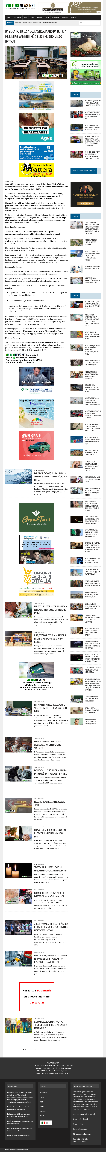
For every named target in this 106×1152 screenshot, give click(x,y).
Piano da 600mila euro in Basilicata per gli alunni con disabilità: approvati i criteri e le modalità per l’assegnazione (92, 141)
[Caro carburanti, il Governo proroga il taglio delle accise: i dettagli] (76, 672)
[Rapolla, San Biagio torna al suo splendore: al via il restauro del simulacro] (18, 751)
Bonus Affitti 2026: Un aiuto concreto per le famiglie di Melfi (91, 452)
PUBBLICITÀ (74, 17)
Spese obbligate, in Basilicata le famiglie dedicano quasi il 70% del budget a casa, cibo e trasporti (92, 466)
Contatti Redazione (80, 1129)
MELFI (25, 17)
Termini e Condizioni (80, 1119)
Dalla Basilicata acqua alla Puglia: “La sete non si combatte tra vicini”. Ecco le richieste (50, 476)
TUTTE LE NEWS (17, 17)
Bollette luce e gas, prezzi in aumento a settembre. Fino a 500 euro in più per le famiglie (50, 609)
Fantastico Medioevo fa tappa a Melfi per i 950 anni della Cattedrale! (92, 572)
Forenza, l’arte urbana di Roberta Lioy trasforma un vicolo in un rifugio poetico (92, 583)
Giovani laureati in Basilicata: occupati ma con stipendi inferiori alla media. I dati (50, 833)
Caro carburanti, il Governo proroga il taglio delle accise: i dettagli (93, 670)
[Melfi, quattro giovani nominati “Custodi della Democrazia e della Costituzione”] (76, 376)
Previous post (30, 1050)
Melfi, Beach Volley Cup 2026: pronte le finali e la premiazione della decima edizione (50, 638)
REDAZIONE (65, 17)
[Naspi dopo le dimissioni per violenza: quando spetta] (76, 271)
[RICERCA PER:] (89, 23)
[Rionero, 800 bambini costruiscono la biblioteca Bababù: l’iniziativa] (76, 608)
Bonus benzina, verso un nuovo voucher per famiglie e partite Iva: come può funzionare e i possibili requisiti (50, 958)
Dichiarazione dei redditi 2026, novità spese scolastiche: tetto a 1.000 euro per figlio (51, 708)
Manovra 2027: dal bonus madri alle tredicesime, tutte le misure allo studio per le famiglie (50, 1025)
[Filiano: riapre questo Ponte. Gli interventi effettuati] (76, 244)
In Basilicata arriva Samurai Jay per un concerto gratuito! (90, 721)
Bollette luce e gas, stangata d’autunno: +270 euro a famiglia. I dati (92, 280)
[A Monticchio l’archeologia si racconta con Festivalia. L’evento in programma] (76, 365)
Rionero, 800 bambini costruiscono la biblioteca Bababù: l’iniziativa (92, 606)
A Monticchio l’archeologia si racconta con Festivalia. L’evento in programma (92, 363)
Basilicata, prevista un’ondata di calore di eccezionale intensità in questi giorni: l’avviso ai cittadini (92, 506)
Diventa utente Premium (81, 1134)
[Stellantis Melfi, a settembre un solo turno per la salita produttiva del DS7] (76, 389)
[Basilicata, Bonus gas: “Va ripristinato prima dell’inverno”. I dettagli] (76, 563)
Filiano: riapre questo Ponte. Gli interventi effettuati (91, 242)
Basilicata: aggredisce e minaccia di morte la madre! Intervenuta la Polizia (92, 127)
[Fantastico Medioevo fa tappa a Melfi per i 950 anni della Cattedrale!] (76, 574)
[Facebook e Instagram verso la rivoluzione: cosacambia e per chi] (76, 481)
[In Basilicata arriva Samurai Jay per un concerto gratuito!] (76, 724)
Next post (44, 1050)
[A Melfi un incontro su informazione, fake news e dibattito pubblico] (76, 597)
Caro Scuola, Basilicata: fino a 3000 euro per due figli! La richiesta (92, 699)
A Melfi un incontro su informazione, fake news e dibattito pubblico (92, 595)
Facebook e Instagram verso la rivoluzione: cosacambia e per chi (92, 479)
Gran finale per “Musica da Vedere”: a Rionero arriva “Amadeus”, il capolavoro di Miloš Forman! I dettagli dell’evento (92, 547)
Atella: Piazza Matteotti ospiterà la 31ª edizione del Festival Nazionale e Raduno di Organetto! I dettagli (51, 927)
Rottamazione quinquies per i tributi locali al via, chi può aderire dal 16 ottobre (93, 103)
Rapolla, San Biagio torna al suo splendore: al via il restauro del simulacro (47, 744)
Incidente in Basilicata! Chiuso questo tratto (18, 1135)
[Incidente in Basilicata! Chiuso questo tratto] (18, 811)
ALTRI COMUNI (55, 17)
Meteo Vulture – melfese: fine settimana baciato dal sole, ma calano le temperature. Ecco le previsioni (92, 255)
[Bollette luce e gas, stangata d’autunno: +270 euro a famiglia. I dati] (76, 282)
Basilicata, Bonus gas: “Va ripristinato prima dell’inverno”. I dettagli (92, 560)
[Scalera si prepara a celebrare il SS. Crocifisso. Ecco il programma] (76, 712)
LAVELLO (32, 17)
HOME (8, 17)
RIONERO (39, 17)
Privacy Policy (78, 1124)
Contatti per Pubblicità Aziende (84, 1114)
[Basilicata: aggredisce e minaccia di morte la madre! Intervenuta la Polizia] (76, 130)
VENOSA (47, 17)
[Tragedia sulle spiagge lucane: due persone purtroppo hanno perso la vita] (18, 877)
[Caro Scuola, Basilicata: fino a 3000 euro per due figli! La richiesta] (76, 701)
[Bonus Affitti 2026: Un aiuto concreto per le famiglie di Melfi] (76, 455)
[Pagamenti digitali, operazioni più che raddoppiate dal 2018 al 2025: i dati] (18, 903)
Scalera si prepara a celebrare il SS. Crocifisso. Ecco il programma (92, 710)
